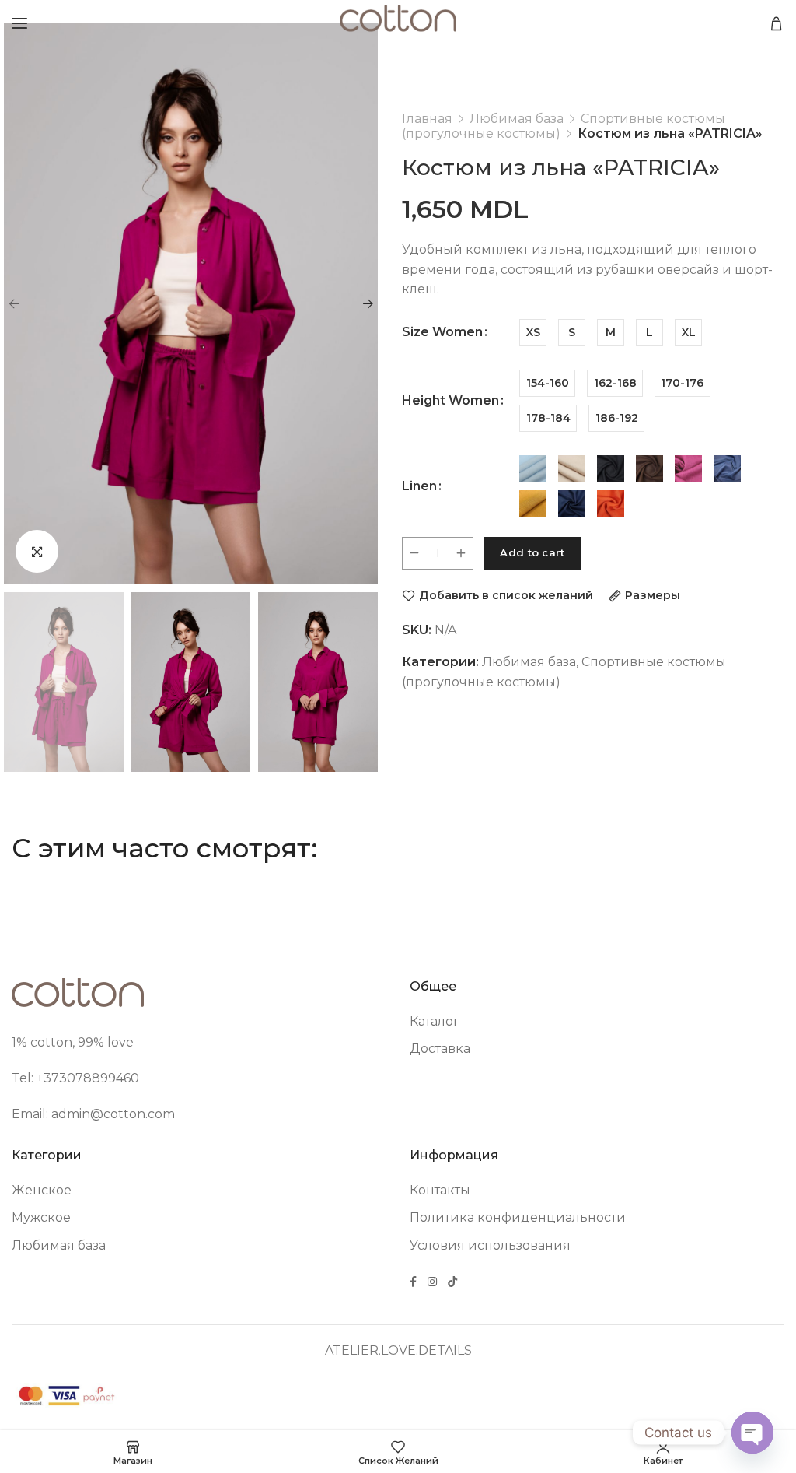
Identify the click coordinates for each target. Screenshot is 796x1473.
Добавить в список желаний (506, 595)
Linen (419, 486)
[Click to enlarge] (37, 551)
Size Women (442, 332)
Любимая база (517, 118)
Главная (427, 118)
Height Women (450, 401)
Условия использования (490, 1245)
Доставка (440, 1048)
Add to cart (532, 552)
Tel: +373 (39, 1078)
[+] (461, 553)
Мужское (41, 1217)
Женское (42, 1190)
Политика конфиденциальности (518, 1217)
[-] (414, 553)
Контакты (440, 1190)
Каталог (434, 1021)
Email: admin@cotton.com (93, 1114)
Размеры (652, 595)
